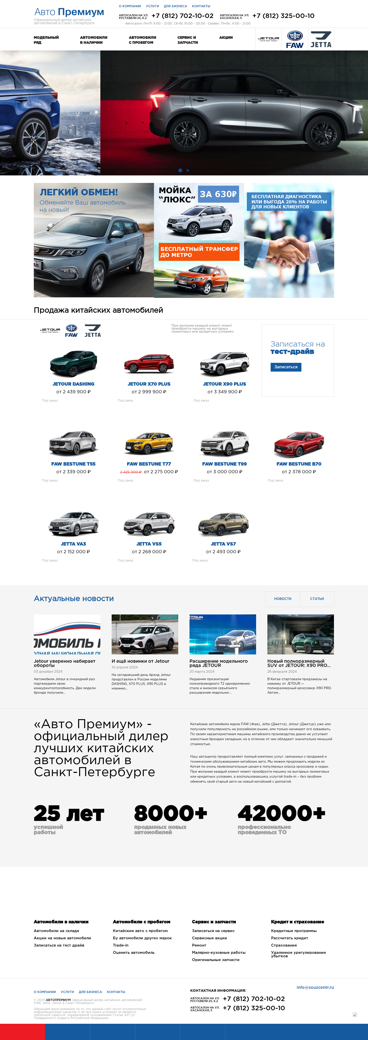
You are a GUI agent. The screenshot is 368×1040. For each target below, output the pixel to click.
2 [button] (187, 170)
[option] (184, 112)
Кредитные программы (294, 931)
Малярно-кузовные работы (219, 952)
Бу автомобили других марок (142, 938)
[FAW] (294, 39)
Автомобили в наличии (93, 40)
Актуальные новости (74, 598)
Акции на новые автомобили (62, 938)
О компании (130, 6)
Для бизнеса (175, 6)
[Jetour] (268, 39)
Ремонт (199, 945)
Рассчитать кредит (289, 938)
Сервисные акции (209, 938)
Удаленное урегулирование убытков (298, 954)
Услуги (152, 6)
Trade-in (120, 945)
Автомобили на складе (56, 931)
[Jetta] (321, 39)
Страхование (284, 945)
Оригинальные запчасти (216, 960)
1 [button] (180, 170)
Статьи (317, 599)
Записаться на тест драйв (59, 945)
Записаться (286, 367)
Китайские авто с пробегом (140, 931)
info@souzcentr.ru (315, 988)
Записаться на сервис (213, 931)
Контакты (201, 6)
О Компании (45, 992)
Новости (282, 599)
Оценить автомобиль (133, 952)
